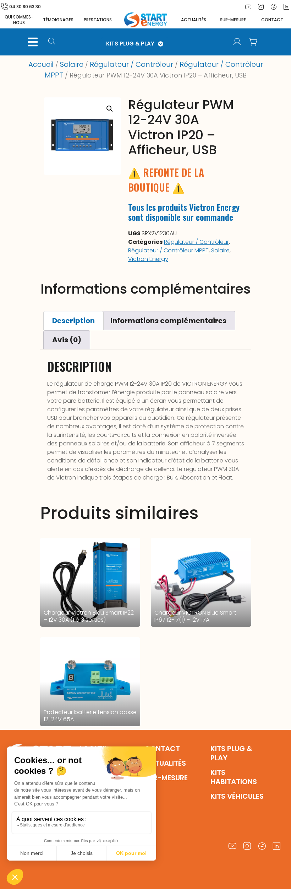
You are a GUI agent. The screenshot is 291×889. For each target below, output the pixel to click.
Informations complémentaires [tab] (168, 321)
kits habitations (233, 777)
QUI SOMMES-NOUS (19, 20)
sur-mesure (233, 20)
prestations (98, 20)
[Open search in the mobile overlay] (54, 42)
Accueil (41, 64)
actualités (193, 20)
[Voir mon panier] (253, 42)
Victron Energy (148, 259)
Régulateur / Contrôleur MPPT (168, 250)
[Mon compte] (237, 42)
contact (272, 20)
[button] (32, 41)
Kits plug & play (231, 753)
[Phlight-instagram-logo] (261, 6)
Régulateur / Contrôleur (131, 64)
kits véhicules (237, 796)
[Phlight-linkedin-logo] (276, 846)
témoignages (58, 20)
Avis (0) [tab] (66, 340)
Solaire (71, 64)
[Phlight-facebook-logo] (273, 6)
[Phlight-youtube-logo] (248, 6)
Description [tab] (73, 321)
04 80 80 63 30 (25, 7)
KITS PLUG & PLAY (130, 43)
